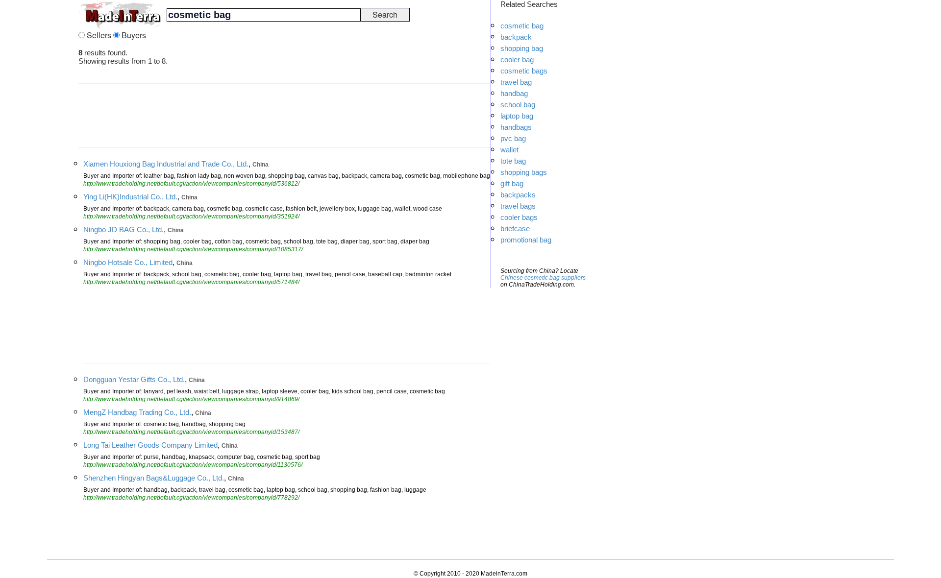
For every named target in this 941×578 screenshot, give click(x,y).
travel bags (518, 206)
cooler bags (519, 217)
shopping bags (523, 172)
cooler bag (517, 59)
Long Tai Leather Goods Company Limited (150, 445)
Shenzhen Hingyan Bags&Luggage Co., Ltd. (153, 478)
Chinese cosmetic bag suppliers (543, 277)
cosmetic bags (523, 71)
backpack (516, 37)
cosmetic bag (522, 26)
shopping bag (521, 48)
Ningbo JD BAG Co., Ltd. (123, 229)
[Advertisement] (39, 147)
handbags (516, 127)
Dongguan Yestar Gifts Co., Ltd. (134, 379)
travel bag (516, 82)
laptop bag (516, 116)
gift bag (511, 183)
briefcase (515, 228)
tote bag (513, 161)
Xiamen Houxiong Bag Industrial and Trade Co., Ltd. (165, 164)
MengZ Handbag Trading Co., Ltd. (137, 412)
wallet (509, 149)
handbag (514, 93)
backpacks (518, 195)
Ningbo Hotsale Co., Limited (128, 262)
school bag (517, 104)
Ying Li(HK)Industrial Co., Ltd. (130, 197)
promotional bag (525, 240)
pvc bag (513, 138)
